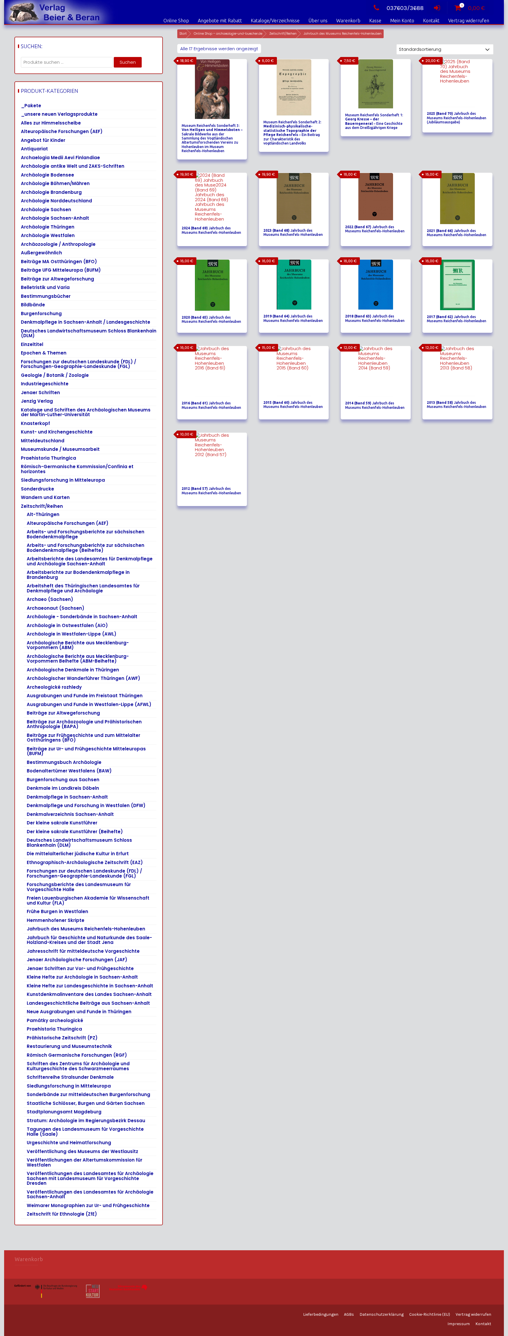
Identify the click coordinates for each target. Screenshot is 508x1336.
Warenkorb (348, 20)
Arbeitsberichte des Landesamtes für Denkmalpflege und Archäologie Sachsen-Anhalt (90, 561)
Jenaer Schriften (40, 392)
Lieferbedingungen (320, 1314)
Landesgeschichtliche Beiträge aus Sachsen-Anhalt (88, 1003)
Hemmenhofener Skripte (55, 920)
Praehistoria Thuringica (48, 458)
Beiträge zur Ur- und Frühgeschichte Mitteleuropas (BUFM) (86, 751)
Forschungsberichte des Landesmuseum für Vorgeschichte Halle (79, 887)
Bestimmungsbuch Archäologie (64, 762)
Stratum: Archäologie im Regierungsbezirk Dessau (86, 1120)
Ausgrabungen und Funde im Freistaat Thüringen (85, 696)
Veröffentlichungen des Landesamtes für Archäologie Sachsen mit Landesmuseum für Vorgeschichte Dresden (90, 1178)
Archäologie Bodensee (47, 175)
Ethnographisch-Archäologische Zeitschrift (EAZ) (85, 862)
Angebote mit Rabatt (220, 20)
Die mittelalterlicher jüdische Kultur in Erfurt (78, 854)
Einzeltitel (32, 344)
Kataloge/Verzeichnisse (275, 20)
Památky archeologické (55, 1020)
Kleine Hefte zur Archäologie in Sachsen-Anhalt (82, 977)
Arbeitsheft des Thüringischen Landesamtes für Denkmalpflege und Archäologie (83, 588)
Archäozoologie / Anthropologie (58, 244)
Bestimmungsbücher (46, 296)
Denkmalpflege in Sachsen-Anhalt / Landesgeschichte (85, 322)
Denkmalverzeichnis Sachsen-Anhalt (70, 814)
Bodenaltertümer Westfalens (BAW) (69, 771)
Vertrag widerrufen (468, 20)
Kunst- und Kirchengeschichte (57, 432)
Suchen (128, 62)
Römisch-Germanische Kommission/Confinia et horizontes (77, 469)
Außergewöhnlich (41, 253)
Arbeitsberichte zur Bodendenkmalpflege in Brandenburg (78, 574)
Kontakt (431, 20)
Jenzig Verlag (37, 401)
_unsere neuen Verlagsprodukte (59, 114)
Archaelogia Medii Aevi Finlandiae (60, 157)
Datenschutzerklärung (382, 1314)
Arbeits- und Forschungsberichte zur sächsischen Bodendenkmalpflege (85, 534)
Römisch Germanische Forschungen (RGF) (77, 1055)
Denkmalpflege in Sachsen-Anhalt (67, 797)
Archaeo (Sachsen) (50, 599)
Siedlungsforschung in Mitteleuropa (63, 480)
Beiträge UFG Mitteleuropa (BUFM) (61, 270)
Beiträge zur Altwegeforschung (57, 279)
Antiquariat (34, 149)
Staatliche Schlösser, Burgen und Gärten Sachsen (86, 1103)
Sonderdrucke (37, 489)
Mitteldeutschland (42, 441)
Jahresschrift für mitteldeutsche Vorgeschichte (83, 951)
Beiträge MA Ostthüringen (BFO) (59, 261)
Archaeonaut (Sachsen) (55, 608)
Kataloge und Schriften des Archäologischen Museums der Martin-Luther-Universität (86, 412)
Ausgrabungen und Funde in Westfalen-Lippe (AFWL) (89, 704)
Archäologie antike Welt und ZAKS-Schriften (72, 166)
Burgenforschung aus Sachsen (63, 780)
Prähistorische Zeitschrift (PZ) (62, 1038)
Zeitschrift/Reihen (283, 33)
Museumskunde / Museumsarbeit (60, 449)
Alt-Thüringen (43, 514)
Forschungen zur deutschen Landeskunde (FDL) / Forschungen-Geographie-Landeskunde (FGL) (78, 364)
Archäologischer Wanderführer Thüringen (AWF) (83, 678)
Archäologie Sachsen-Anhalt (55, 218)
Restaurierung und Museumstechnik (69, 1046)
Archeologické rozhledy (54, 687)
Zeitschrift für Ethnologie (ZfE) (62, 1214)
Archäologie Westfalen (48, 235)
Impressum (458, 1323)
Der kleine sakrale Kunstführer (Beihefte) (75, 832)
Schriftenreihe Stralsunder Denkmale (70, 1077)
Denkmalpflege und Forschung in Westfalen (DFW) (86, 805)
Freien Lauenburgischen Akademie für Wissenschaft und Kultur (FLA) (88, 900)
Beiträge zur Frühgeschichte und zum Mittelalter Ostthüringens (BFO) (83, 737)
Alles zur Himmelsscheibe (51, 123)
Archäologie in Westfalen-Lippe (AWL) (71, 634)
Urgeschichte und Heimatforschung (69, 1143)
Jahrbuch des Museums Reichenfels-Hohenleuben (86, 929)
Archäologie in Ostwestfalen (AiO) (67, 625)
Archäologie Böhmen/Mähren (55, 183)
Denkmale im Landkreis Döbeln (63, 788)
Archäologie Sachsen (46, 209)
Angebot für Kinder (43, 140)
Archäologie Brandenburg (51, 192)
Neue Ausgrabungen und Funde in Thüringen (79, 1012)
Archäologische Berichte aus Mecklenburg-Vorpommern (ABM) (78, 645)
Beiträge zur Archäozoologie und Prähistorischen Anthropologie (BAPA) (84, 724)
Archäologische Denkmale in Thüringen (73, 670)
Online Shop (176, 20)
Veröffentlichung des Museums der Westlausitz (82, 1151)
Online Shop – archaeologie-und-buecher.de (228, 33)
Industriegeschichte (44, 384)
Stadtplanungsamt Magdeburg (64, 1112)
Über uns (317, 20)
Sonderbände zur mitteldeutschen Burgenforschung (88, 1094)
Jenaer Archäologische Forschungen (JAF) (77, 960)
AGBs (349, 1314)
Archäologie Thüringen (47, 227)
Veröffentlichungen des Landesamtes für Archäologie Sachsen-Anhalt (90, 1194)
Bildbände (33, 305)
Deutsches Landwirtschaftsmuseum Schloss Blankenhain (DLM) (88, 333)
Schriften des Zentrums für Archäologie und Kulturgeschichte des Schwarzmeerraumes (78, 1066)
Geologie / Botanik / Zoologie (55, 375)
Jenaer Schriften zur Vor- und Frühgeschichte (80, 968)
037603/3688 (405, 8)
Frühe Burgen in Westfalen (57, 911)
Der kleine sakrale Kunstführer (62, 823)
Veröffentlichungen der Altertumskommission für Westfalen (84, 1162)
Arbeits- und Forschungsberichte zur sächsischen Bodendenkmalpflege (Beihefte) (85, 547)
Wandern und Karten (45, 497)
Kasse (375, 20)
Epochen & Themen (43, 353)
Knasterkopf (35, 423)
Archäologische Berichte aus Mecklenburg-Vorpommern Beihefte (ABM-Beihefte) (78, 658)
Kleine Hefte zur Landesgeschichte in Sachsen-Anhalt (90, 986)
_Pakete (31, 105)
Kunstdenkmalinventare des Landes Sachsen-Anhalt (89, 994)
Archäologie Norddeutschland (56, 201)
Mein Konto (402, 20)
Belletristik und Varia (45, 287)
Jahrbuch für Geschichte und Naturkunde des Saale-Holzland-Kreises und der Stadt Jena (89, 940)
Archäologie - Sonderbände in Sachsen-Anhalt (82, 617)
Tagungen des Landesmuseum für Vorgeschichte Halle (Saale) (85, 1131)
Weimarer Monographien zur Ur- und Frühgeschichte (88, 1205)
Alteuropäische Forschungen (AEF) (62, 131)
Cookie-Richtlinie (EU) (429, 1314)
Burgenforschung (41, 313)
